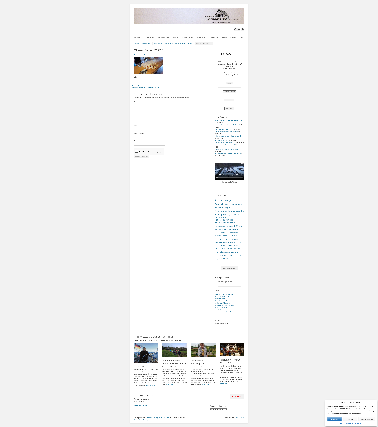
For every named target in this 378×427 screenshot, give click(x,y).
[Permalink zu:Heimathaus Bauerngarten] (203, 350)
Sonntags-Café (233, 248)
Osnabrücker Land (221, 307)
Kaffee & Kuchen (223, 229)
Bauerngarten (158, 43)
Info (235, 225)
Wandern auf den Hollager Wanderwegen (174, 362)
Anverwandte (213, 37)
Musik (234, 235)
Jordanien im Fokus (221, 140)
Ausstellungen (222, 204)
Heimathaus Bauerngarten (198, 362)
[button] (374, 402)
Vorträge (235, 252)
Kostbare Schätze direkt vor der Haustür (227, 125)
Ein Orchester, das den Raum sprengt (227, 131)
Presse (224, 37)
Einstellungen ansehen (366, 419)
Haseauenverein (220, 298)
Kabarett (240, 226)
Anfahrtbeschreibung (140, 405)
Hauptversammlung (224, 220)
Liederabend (233, 233)
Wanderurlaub (236, 256)
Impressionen (229, 226)
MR (147, 54)
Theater (228, 252)
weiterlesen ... (150, 385)
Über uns (175, 37)
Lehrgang (217, 233)
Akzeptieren (334, 419)
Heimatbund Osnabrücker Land (225, 301)
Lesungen (224, 233)
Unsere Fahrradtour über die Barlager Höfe (228, 120)
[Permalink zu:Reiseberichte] (146, 353)
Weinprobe (218, 259)
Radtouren (234, 245)
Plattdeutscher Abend (224, 242)
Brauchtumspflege (224, 211)
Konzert (235, 229)
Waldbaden (217, 256)
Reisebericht (220, 249)
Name (136, 125)
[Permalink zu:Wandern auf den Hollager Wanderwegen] (174, 350)
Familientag (236, 211)
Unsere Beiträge (149, 37)
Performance (235, 239)
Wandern (225, 255)
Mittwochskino (220, 236)
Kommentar (138, 102)
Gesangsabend (230, 215)
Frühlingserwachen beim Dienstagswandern (229, 136)
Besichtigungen (222, 207)
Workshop (224, 259)
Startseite (137, 37)
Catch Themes (239, 418)
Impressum (360, 423)
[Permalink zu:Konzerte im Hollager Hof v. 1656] (232, 349)
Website (136, 141)
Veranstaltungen (163, 37)
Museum (229, 236)
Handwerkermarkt (220, 217)
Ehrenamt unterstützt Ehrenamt (225, 145)
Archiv (219, 200)
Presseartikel (238, 242)
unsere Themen (187, 37)
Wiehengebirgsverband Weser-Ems (226, 312)
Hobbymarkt (231, 222)
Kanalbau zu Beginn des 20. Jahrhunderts (228, 149)
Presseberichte (222, 245)
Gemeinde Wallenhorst (222, 296)
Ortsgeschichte (223, 239)
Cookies (341, 423)
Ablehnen (350, 419)
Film (242, 211)
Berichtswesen (146, 43)
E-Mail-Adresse (139, 133)
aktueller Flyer (201, 37)
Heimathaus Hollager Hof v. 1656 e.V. (157, 418)
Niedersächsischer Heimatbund (225, 305)
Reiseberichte (141, 366)
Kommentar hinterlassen (157, 54)
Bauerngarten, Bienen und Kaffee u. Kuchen (179, 43)
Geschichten (238, 214)
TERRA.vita (218, 309)
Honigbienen (220, 226)
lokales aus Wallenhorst (222, 303)
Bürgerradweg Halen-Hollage (224, 294)
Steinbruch (221, 252)
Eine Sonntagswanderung (223, 129)
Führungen (220, 214)
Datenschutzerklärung (350, 423)
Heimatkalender (220, 222)
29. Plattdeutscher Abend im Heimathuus (228, 154)
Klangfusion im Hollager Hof (223, 142)
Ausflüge (227, 200)
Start (137, 43)
